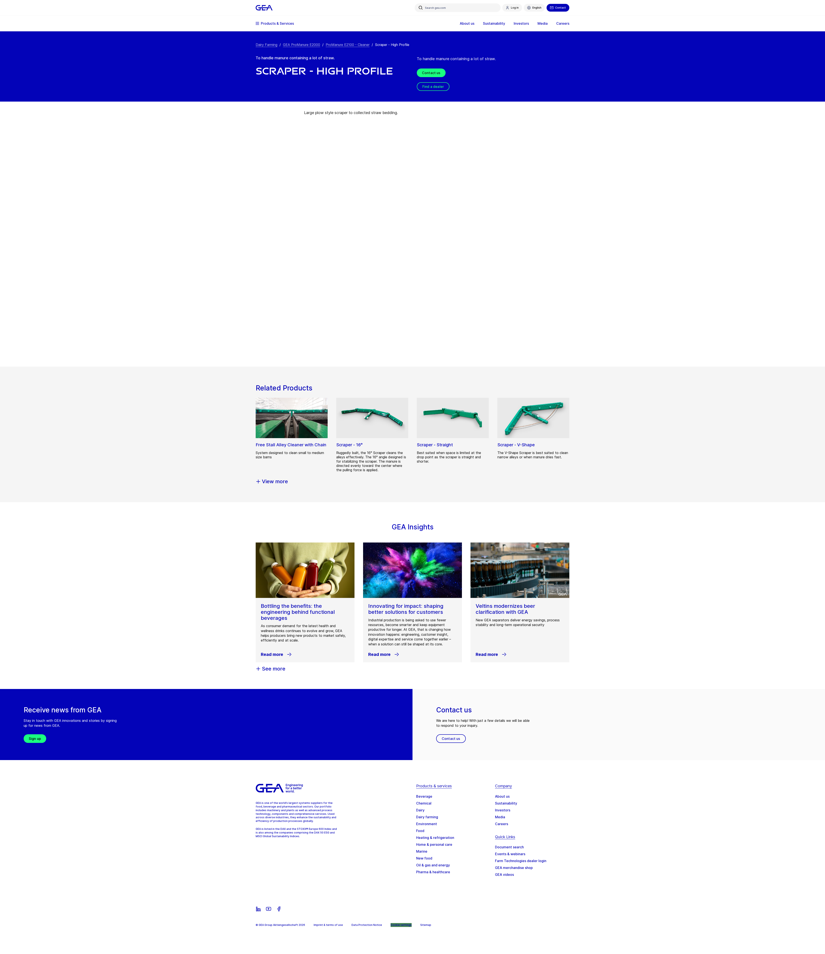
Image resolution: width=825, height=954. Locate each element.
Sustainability (506, 803)
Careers (501, 824)
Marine (421, 851)
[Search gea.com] (420, 7)
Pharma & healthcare (433, 872)
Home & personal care (434, 844)
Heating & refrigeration (435, 837)
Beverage (424, 796)
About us (502, 796)
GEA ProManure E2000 (301, 45)
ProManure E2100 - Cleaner (348, 45)
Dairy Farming (266, 45)
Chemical (423, 803)
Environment (426, 824)
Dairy (420, 810)
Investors (502, 810)
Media (500, 817)
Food (420, 831)
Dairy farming (427, 817)
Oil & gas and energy (433, 865)
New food (424, 858)
